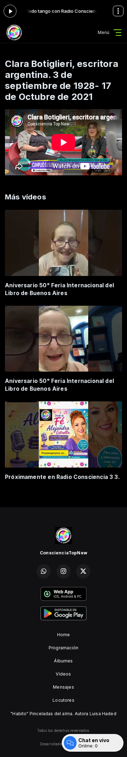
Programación (63, 647)
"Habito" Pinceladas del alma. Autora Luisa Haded (63, 713)
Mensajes (63, 687)
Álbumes (63, 660)
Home (63, 634)
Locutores (63, 700)
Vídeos (63, 674)
